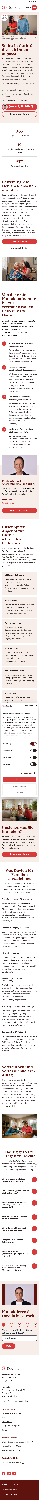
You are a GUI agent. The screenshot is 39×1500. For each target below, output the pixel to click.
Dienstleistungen (19, 242)
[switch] (33, 750)
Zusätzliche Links (10, 1458)
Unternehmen (8, 1409)
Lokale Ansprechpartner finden (15, 1401)
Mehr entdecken (9, 1437)
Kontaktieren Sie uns (19, 114)
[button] (32, 1)
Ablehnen (19, 793)
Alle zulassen (20, 780)
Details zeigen (26, 773)
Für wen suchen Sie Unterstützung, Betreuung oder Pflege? (17, 1331)
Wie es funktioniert (19, 248)
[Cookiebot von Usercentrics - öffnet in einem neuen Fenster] (28, 705)
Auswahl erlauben (19, 786)
